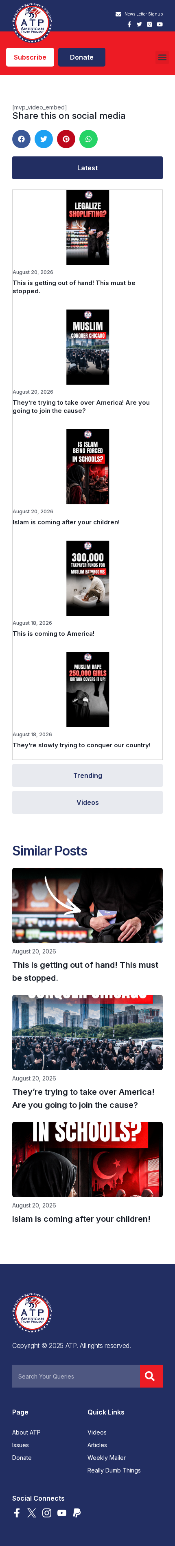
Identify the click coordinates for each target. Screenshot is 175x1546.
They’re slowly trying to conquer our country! (82, 745)
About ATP (26, 1432)
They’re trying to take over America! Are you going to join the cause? (81, 406)
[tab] (87, 167)
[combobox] (76, 1376)
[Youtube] (160, 24)
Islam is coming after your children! (66, 522)
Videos (97, 1432)
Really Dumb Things (114, 1470)
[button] (162, 57)
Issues (20, 1445)
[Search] (151, 1376)
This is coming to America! (53, 633)
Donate (22, 1458)
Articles (97, 1445)
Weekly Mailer (107, 1458)
